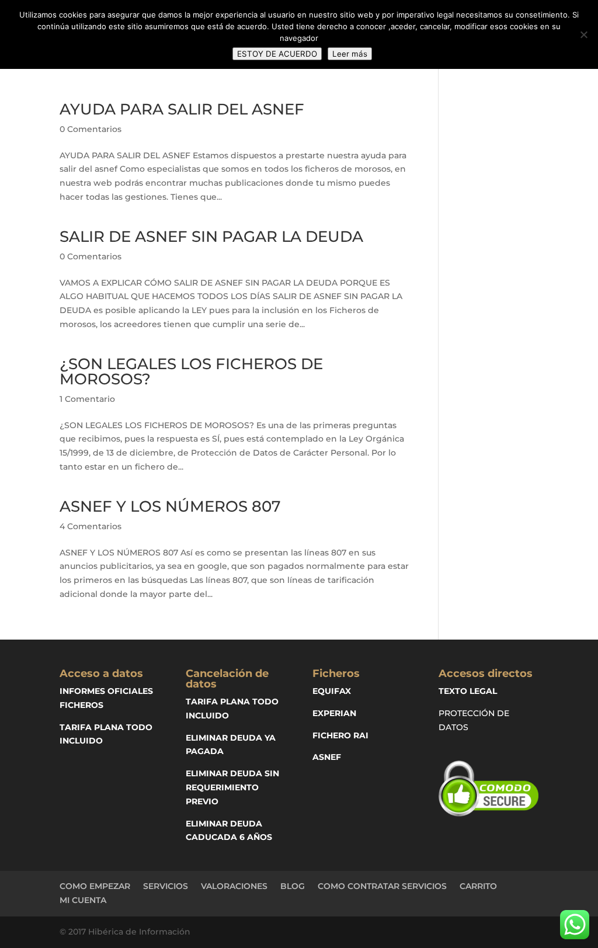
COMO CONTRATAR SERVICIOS (382, 886)
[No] (583, 34)
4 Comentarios (90, 526)
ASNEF (326, 757)
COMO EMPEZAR (95, 886)
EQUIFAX (331, 691)
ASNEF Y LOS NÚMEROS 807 (170, 506)
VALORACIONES (234, 886)
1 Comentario (87, 399)
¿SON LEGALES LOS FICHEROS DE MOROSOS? (191, 371)
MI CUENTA (83, 900)
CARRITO (478, 886)
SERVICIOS (165, 886)
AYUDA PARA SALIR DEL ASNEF (182, 109)
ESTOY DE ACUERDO (277, 53)
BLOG (292, 886)
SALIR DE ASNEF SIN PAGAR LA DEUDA (211, 236)
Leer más (349, 53)
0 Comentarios (90, 129)
